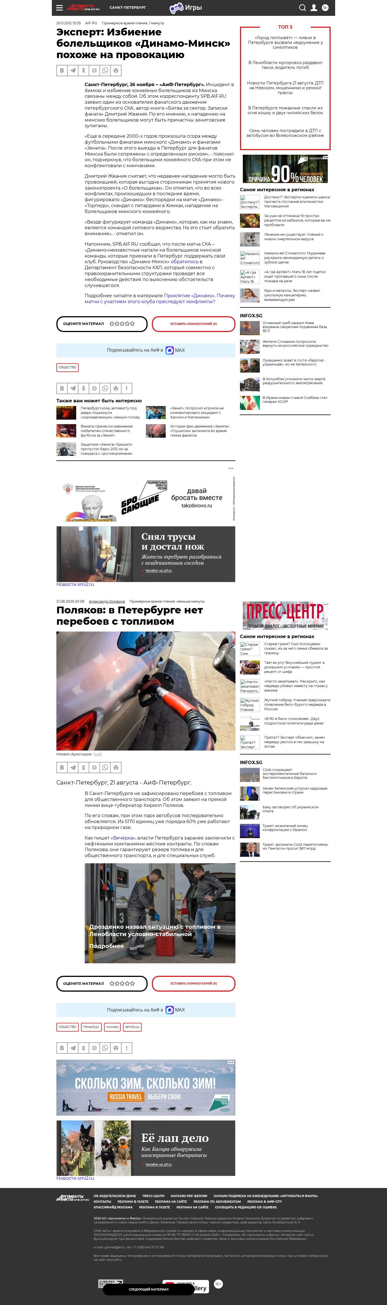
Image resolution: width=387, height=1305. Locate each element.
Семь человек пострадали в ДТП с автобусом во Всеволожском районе (285, 133)
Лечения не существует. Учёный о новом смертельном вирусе (294, 236)
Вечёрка (123, 838)
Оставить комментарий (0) (193, 324)
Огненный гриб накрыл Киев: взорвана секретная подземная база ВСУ (295, 327)
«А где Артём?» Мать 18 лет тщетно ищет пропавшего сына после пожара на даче (295, 276)
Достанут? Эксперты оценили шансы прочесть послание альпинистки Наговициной (297, 201)
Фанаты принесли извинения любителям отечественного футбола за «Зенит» (107, 430)
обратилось (185, 261)
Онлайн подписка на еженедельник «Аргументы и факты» (266, 1196)
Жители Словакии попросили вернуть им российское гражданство (296, 344)
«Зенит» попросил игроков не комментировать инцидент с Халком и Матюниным (197, 412)
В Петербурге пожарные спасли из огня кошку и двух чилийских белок (285, 110)
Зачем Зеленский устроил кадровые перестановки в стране (295, 790)
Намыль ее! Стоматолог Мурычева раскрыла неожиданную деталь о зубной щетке (294, 257)
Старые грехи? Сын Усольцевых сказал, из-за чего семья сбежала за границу (296, 648)
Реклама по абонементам (217, 1202)
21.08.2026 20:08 (70, 601)
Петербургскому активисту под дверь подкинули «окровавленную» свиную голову (110, 412)
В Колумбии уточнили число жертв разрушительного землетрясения (294, 381)
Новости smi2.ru (75, 584)
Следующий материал (149, 1289)
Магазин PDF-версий (189, 1196)
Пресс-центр (153, 1196)
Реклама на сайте (171, 1202)
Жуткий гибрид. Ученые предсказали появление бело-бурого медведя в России (297, 704)
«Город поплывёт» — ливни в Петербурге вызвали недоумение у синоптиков (285, 42)
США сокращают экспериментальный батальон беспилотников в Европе (290, 774)
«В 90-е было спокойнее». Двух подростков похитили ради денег (294, 721)
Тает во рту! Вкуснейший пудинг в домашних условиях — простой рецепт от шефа (294, 667)
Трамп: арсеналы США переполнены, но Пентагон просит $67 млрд (295, 847)
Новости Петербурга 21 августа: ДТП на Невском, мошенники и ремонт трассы (285, 88)
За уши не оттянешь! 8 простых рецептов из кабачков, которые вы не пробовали (297, 220)
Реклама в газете (133, 1202)
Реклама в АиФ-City (264, 1202)
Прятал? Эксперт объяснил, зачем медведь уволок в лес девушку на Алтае (294, 742)
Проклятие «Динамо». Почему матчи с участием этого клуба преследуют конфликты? (160, 298)
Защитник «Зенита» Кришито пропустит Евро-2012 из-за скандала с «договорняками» (107, 449)
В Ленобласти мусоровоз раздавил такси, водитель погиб (285, 65)
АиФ (98, 754)
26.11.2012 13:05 (68, 23)
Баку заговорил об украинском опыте (290, 809)
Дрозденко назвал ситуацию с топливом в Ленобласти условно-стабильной (154, 930)
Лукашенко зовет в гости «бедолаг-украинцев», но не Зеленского (294, 362)
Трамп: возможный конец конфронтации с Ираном (285, 828)
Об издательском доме (115, 1196)
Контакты (102, 1202)
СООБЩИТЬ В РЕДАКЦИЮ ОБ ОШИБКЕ (246, 1207)
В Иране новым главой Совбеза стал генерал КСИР (295, 400)
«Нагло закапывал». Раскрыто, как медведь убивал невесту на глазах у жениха (296, 685)
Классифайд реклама (113, 1207)
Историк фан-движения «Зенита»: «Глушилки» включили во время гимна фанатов (200, 430)
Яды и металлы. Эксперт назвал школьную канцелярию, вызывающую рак (292, 295)
